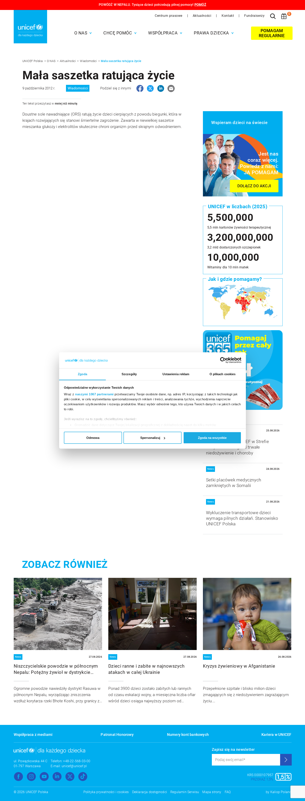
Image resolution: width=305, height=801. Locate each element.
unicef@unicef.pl (74, 766)
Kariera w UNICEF (276, 734)
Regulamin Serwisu (184, 792)
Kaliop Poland (281, 792)
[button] (82, 33)
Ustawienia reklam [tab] (175, 374)
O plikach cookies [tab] (223, 374)
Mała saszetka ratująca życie (121, 61)
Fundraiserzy (254, 16)
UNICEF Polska (33, 61)
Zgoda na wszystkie (212, 437)
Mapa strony (211, 792)
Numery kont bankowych (188, 734)
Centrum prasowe (169, 16)
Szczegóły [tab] (129, 374)
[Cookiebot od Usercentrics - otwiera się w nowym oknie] (223, 360)
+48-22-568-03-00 (76, 761)
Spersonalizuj (150, 437)
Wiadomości (88, 61)
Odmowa (92, 437)
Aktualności (202, 16)
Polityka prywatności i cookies (106, 792)
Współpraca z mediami (33, 734)
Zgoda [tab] (82, 374)
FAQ (228, 792)
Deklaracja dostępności (149, 792)
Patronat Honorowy (117, 734)
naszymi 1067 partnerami (94, 394)
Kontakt (228, 16)
